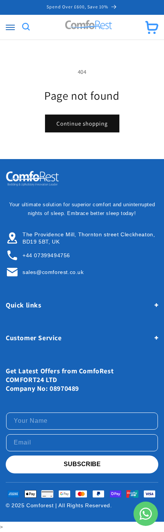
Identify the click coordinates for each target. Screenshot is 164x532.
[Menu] (10, 27)
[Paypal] (98, 494)
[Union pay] (132, 494)
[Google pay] (64, 494)
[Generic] (47, 494)
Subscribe (82, 464)
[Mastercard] (81, 494)
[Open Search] (26, 27)
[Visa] (149, 494)
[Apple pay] (30, 494)
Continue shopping (82, 123)
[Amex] (13, 494)
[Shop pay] (115, 494)
